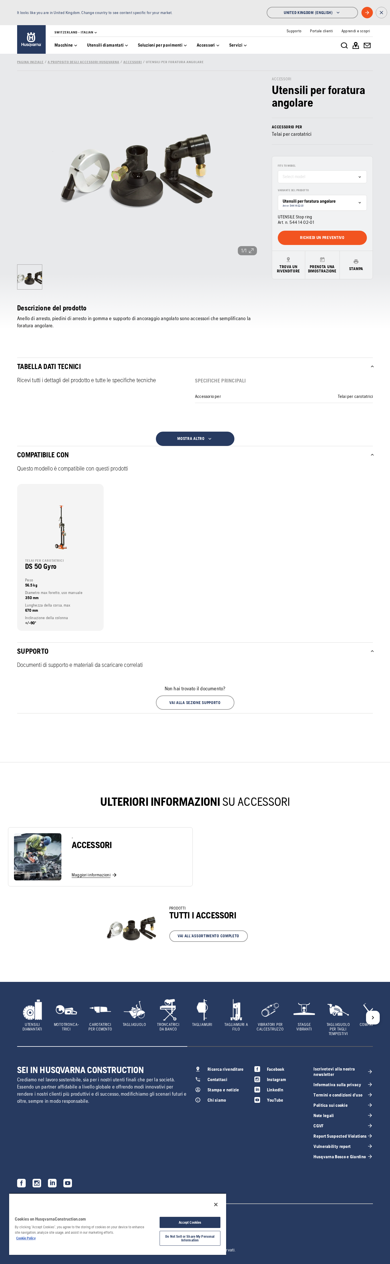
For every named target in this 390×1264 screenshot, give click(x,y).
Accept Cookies (190, 1222)
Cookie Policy (26, 1238)
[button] (195, 702)
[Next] (373, 1017)
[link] (31, 39)
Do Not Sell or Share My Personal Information (189, 1238)
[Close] (216, 1204)
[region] (117, 1224)
